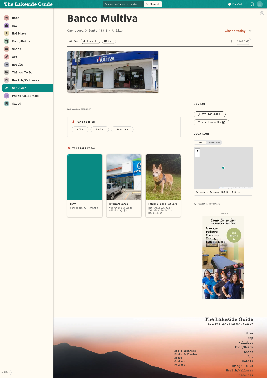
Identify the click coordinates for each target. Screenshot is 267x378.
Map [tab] (200, 142)
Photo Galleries (185, 354)
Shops (248, 352)
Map (250, 338)
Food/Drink (244, 347)
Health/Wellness (239, 370)
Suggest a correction (208, 204)
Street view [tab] (214, 142)
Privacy (179, 364)
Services (246, 375)
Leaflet (222, 188)
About (178, 357)
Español (237, 4)
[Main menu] (260, 4)
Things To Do (242, 366)
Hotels (247, 361)
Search (155, 4)
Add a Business (185, 350)
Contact (179, 361)
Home (249, 333)
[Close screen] (262, 13)
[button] (230, 41)
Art (250, 356)
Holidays (246, 342)
